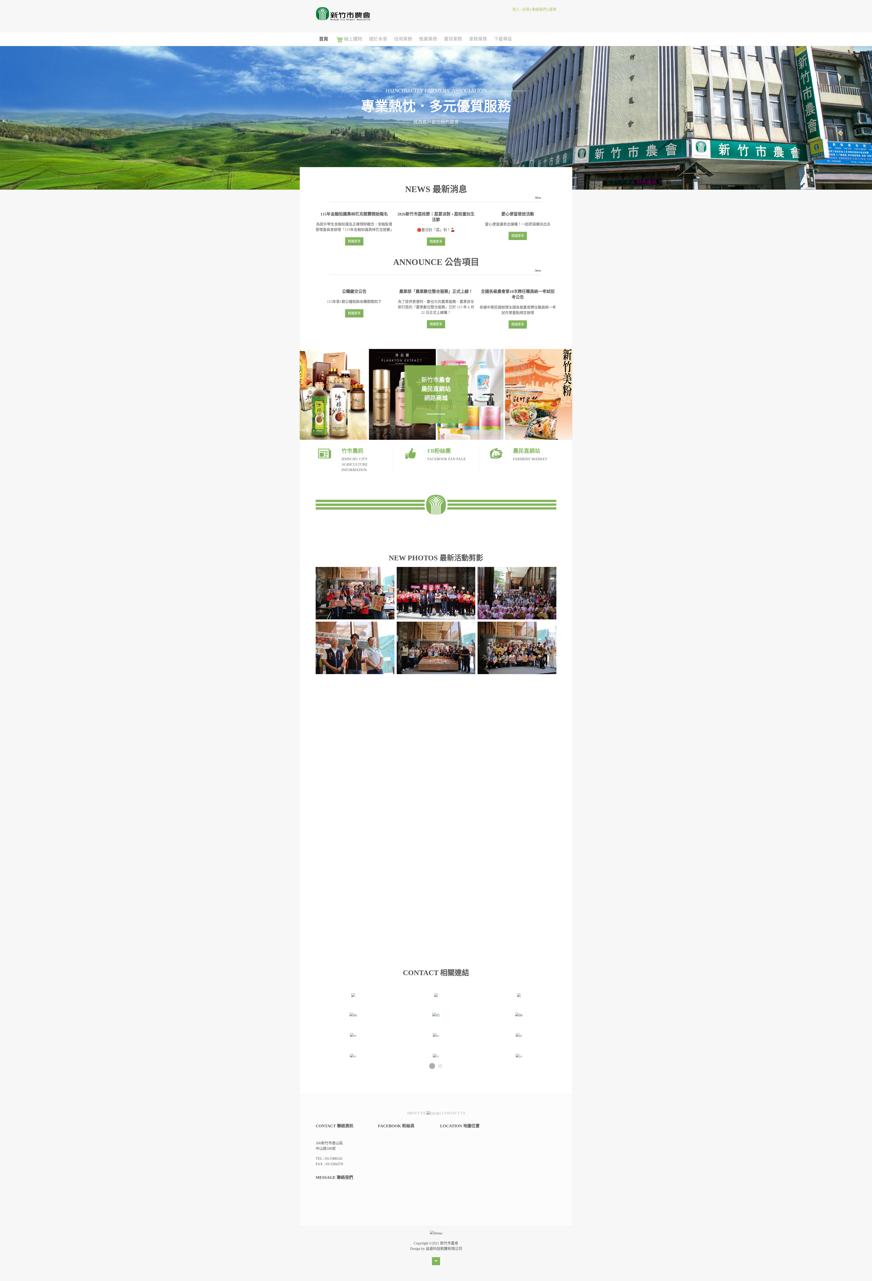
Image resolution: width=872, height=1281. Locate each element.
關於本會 (378, 39)
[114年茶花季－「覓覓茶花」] (355, 872)
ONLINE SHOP (436, 407)
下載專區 (503, 39)
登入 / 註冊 (521, 9)
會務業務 (478, 39)
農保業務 (453, 39)
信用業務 (403, 39)
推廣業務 (428, 39)
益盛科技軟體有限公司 (444, 1249)
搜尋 (552, 9)
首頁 (323, 39)
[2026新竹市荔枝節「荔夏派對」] (355, 593)
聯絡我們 (539, 9)
